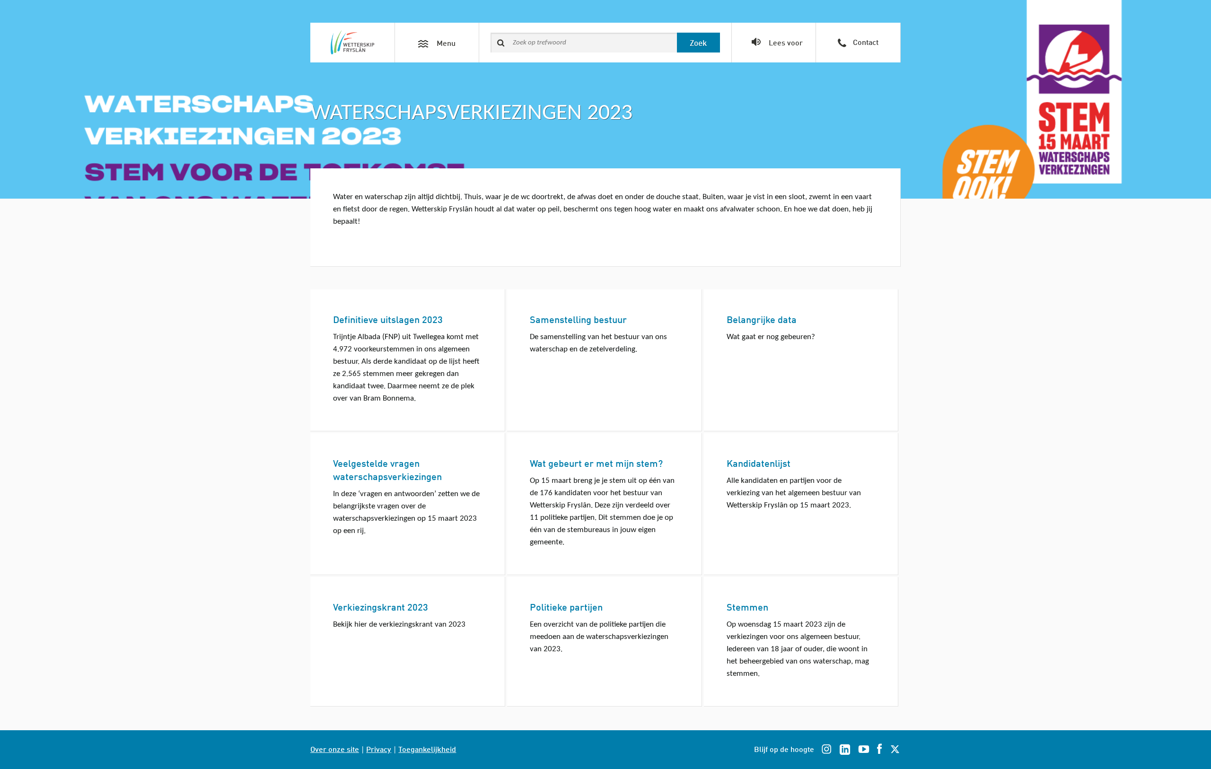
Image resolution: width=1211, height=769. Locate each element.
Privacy (378, 748)
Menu (445, 42)
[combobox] (584, 42)
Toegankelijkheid (427, 748)
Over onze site (334, 748)
